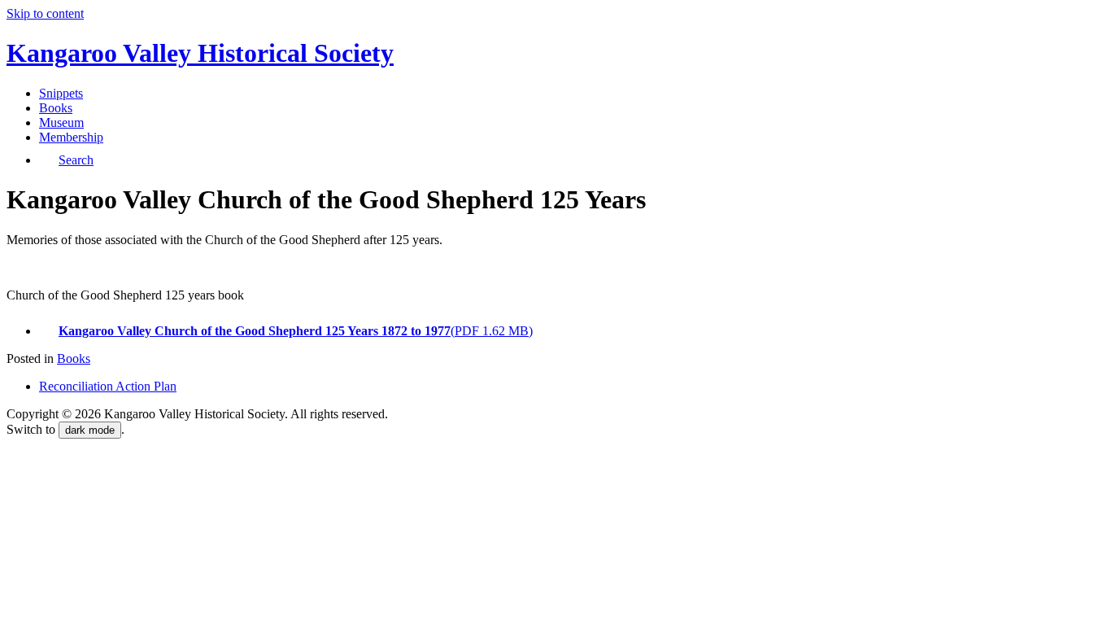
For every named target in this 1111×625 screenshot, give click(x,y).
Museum (61, 122)
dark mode (90, 430)
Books (55, 108)
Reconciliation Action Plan (107, 386)
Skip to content (45, 13)
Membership (71, 137)
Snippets (61, 93)
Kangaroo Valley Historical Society (200, 53)
